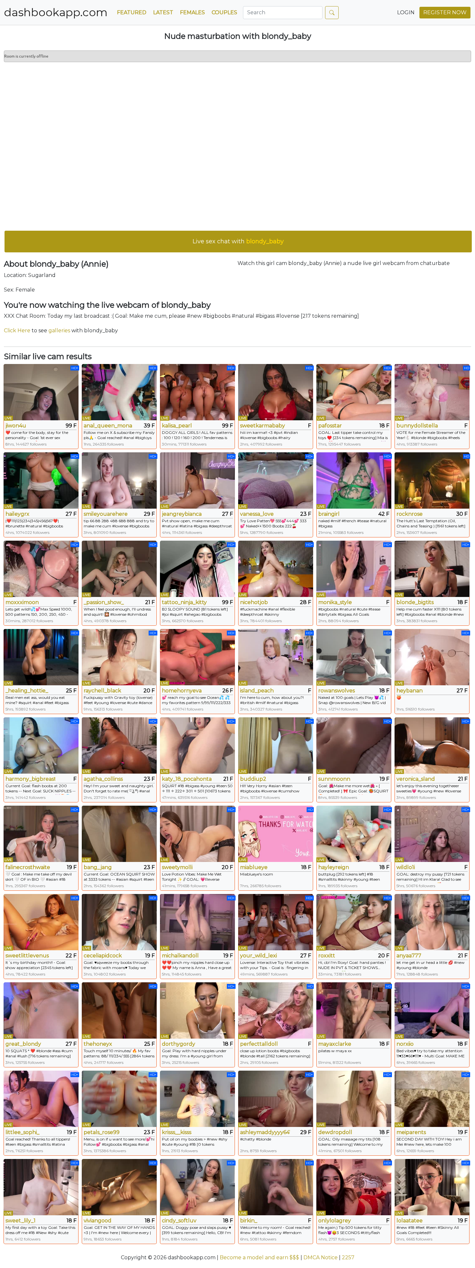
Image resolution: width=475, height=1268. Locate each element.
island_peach (257, 691)
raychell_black (102, 691)
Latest (163, 12)
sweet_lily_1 (20, 1221)
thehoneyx (98, 1044)
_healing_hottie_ (26, 691)
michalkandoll (180, 956)
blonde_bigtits (415, 602)
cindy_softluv (179, 1221)
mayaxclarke (334, 1044)
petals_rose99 (102, 1132)
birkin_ (248, 1221)
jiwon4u (15, 426)
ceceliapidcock (103, 956)
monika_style (335, 602)
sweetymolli (177, 867)
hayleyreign (333, 867)
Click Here (17, 330)
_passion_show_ (104, 602)
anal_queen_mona (108, 426)
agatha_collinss (103, 779)
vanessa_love (257, 514)
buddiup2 (253, 779)
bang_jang (98, 867)
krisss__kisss (176, 1132)
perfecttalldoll (259, 1044)
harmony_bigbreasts (30, 779)
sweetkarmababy (262, 426)
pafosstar (330, 426)
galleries (59, 330)
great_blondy (23, 1044)
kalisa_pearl (177, 426)
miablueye (254, 867)
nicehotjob (254, 602)
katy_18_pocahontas (187, 779)
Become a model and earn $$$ (259, 1257)
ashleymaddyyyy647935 (265, 1132)
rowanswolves (336, 691)
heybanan (409, 691)
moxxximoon (22, 602)
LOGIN (406, 12)
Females (192, 12)
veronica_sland (415, 779)
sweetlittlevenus (27, 956)
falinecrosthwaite (27, 867)
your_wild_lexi (258, 956)
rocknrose (409, 514)
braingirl (329, 514)
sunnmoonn (334, 779)
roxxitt (326, 956)
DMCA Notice (320, 1257)
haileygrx (17, 514)
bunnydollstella (417, 426)
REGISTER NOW (445, 12)
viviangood (97, 1221)
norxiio (405, 1044)
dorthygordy (178, 1044)
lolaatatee (409, 1221)
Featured (131, 12)
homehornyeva (182, 691)
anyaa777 (408, 956)
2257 (348, 1257)
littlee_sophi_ (22, 1132)
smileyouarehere (106, 514)
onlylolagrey (334, 1221)
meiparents (411, 1132)
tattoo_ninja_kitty (184, 602)
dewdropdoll (335, 1132)
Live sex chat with (238, 241)
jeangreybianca (182, 514)
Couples (224, 12)
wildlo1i (405, 867)
